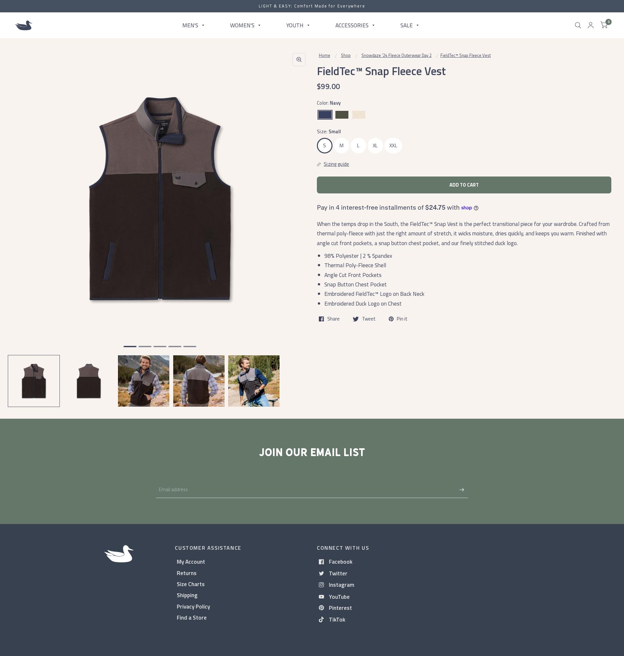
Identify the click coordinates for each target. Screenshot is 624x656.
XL (375, 145)
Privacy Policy (193, 606)
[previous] (21, 223)
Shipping (187, 595)
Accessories (352, 25)
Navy (325, 114)
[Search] (578, 25)
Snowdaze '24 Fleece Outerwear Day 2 (396, 55)
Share (333, 318)
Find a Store (192, 617)
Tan (359, 114)
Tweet (369, 318)
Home (324, 55)
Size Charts (191, 584)
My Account (191, 561)
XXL (393, 145)
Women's (242, 25)
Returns (187, 573)
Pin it (402, 318)
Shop (346, 55)
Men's (190, 25)
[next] (298, 223)
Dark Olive (342, 114)
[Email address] (461, 489)
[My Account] (590, 25)
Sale (406, 25)
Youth (295, 25)
